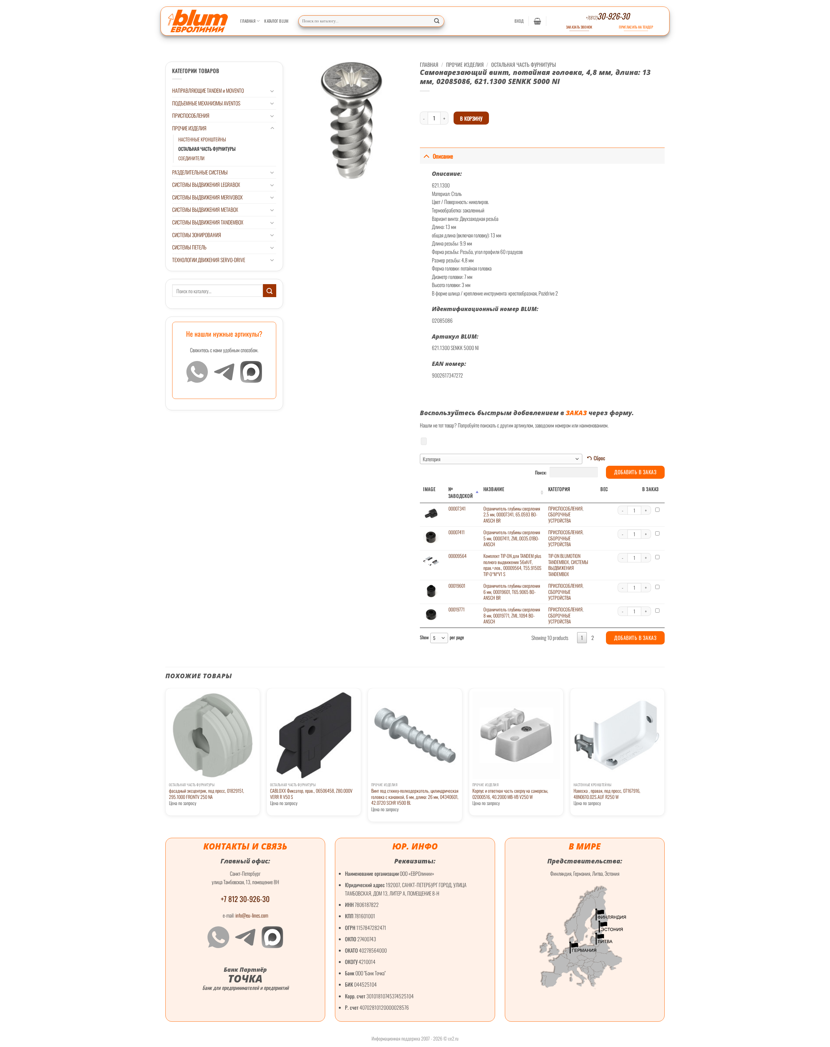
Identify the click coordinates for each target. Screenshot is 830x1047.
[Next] (664, 757)
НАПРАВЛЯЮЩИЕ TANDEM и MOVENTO (208, 90)
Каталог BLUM (276, 21)
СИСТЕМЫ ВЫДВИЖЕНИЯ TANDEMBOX (207, 222)
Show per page (442, 638)
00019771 (456, 609)
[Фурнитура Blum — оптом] (198, 21)
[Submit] (437, 21)
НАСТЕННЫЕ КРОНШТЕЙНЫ (202, 139)
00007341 (457, 508)
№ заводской (460, 492)
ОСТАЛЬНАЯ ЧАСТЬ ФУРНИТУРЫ (206, 148)
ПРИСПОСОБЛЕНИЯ (190, 115)
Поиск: (541, 472)
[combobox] (501, 459)
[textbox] (501, 459)
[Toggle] (272, 91)
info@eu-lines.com (251, 915)
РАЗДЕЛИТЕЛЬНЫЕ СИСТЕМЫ (200, 172)
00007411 (456, 532)
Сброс (599, 458)
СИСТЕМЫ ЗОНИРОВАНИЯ (196, 235)
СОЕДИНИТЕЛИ (191, 158)
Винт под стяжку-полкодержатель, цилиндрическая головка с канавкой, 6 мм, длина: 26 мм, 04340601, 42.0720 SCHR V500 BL (414, 797)
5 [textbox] (434, 637)
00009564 (457, 555)
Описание (443, 156)
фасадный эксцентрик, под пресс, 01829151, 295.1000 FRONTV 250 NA (206, 794)
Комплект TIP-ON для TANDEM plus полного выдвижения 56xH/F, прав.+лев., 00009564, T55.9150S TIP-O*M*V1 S (512, 564)
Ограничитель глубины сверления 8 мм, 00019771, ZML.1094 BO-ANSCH (511, 615)
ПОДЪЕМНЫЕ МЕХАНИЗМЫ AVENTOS (206, 103)
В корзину (471, 118)
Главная (247, 21)
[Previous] (166, 757)
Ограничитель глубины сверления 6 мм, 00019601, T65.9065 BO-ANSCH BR (511, 591)
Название (493, 489)
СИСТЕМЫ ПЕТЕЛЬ (189, 247)
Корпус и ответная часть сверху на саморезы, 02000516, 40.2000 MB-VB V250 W (510, 794)
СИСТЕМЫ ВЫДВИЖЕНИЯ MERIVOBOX (207, 197)
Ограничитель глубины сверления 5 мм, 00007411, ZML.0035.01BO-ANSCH (511, 538)
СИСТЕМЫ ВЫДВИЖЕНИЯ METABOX (205, 209)
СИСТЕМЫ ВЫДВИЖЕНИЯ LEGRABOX (206, 184)
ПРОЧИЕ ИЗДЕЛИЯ (189, 128)
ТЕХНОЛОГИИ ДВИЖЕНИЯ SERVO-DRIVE (208, 260)
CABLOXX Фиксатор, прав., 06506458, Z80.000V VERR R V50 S (311, 794)
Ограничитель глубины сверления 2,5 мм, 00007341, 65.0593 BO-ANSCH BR (511, 514)
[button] (519, 21)
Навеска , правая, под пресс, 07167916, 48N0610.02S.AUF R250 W (607, 794)
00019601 (456, 585)
